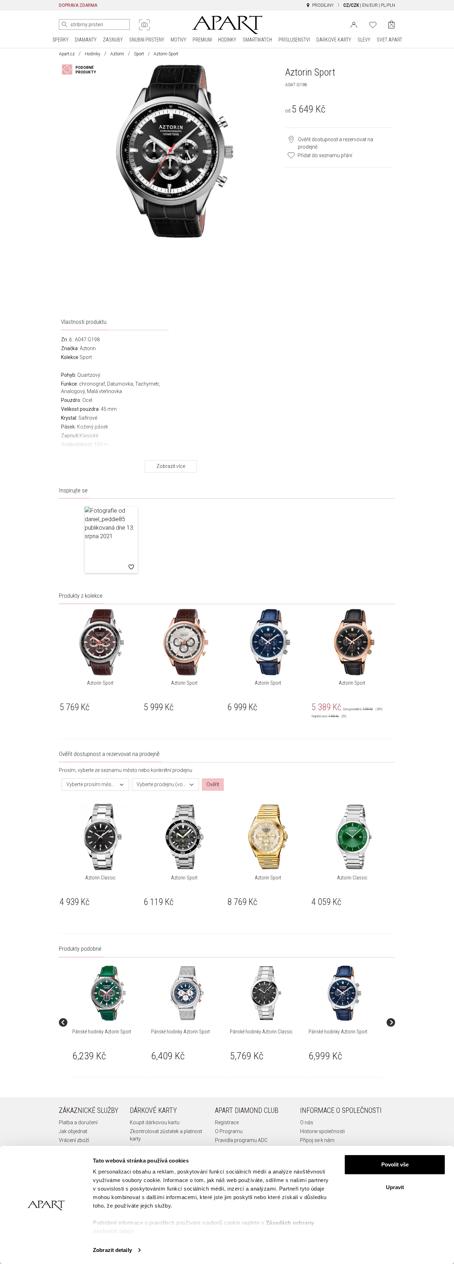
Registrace (227, 1122)
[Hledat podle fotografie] (144, 25)
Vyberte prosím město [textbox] (91, 784)
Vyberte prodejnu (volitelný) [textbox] (161, 784)
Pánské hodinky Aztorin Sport (101, 1031)
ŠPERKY (60, 40)
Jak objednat (73, 1131)
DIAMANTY (85, 40)
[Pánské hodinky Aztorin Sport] (108, 993)
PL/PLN (388, 5)
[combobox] (95, 784)
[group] (109, 1022)
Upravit (395, 1187)
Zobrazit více (170, 466)
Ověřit (212, 784)
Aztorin (117, 53)
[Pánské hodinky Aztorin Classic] (265, 993)
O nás (306, 1122)
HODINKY (227, 40)
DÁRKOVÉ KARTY (333, 40)
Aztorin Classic (100, 878)
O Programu (229, 1131)
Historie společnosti (322, 1131)
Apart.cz (67, 53)
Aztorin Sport (100, 683)
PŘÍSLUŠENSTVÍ (294, 40)
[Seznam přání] (373, 24)
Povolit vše (395, 1164)
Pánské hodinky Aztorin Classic (261, 1031)
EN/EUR (370, 5)
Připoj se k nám (317, 1140)
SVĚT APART (389, 40)
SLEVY (364, 40)
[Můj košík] (391, 25)
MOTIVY (178, 40)
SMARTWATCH (257, 40)
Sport (139, 53)
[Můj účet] (353, 24)
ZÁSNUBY (113, 40)
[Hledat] (64, 24)
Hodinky (92, 53)
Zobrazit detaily (112, 1250)
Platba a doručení (78, 1122)
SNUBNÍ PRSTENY (146, 40)
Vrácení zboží (74, 1140)
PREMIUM (202, 40)
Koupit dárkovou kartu (154, 1122)
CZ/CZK (351, 5)
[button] (111, 540)
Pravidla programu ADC (241, 1140)
